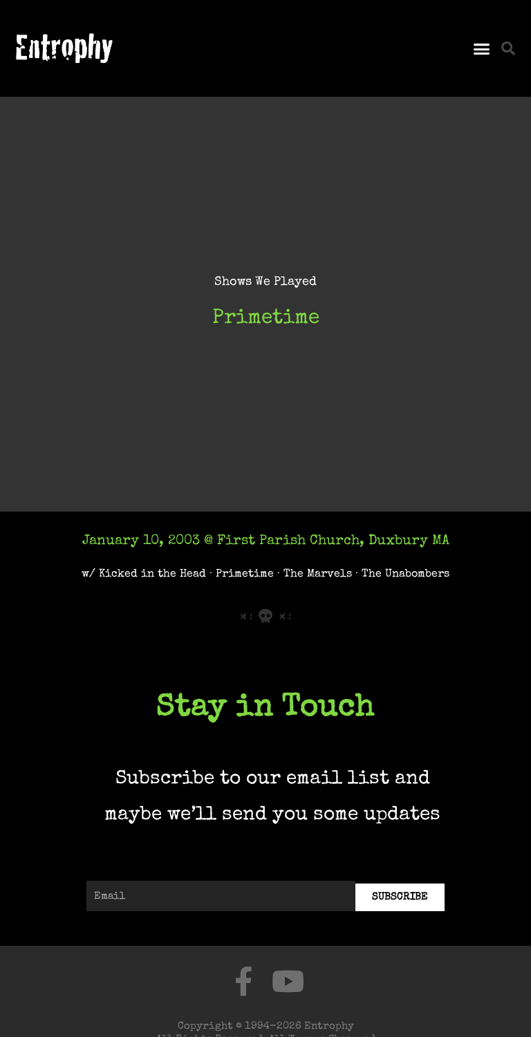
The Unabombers (405, 574)
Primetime (245, 574)
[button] (481, 48)
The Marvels (317, 574)
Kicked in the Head (152, 574)
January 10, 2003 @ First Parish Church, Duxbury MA (265, 541)
